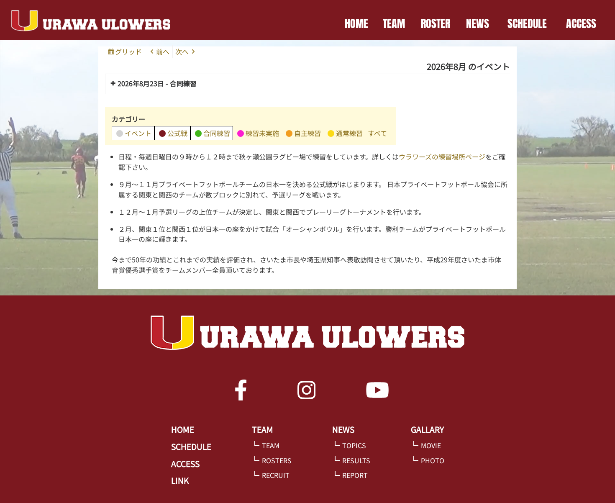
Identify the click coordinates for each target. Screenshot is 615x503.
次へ (182, 51)
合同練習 (216, 133)
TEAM (394, 23)
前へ (162, 51)
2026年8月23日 (141, 83)
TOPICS (354, 445)
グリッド (129, 52)
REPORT (355, 475)
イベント (138, 133)
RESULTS (356, 460)
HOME (356, 23)
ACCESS (581, 23)
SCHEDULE (527, 23)
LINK (180, 480)
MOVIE (431, 445)
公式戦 (177, 133)
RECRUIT (276, 475)
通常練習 (349, 133)
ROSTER (435, 23)
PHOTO (432, 460)
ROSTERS (277, 460)
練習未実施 (262, 133)
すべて (377, 133)
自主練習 (307, 133)
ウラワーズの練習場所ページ (442, 156)
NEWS (477, 23)
